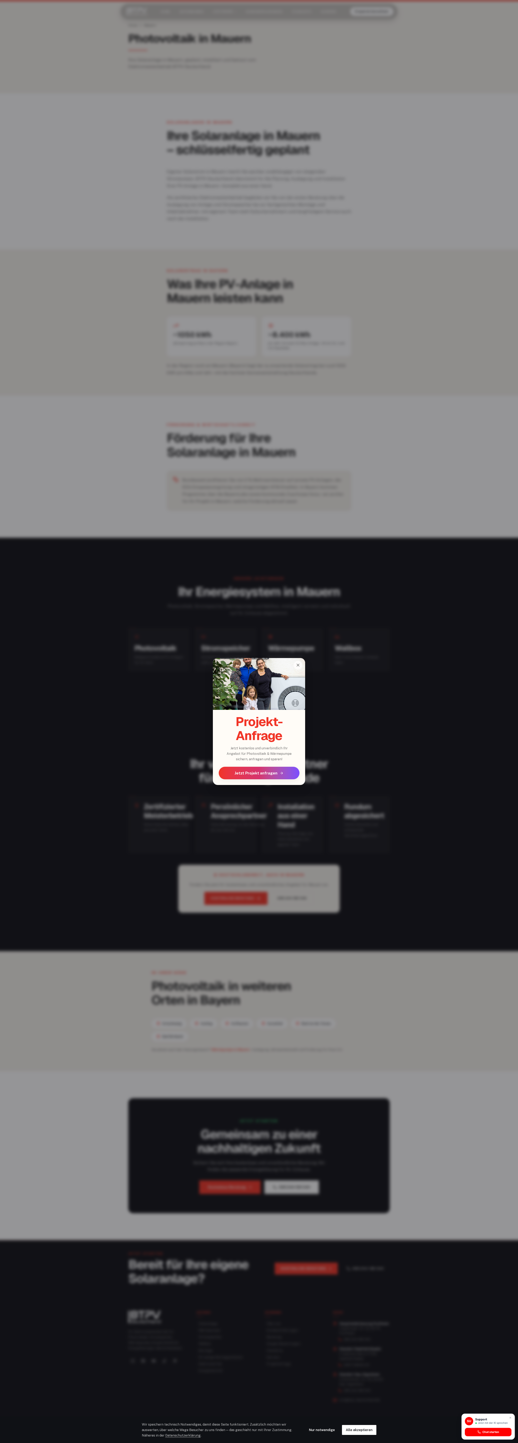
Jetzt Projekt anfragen (256, 773)
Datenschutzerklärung (183, 1435)
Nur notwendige (322, 1430)
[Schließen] (298, 665)
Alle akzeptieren (359, 1430)
